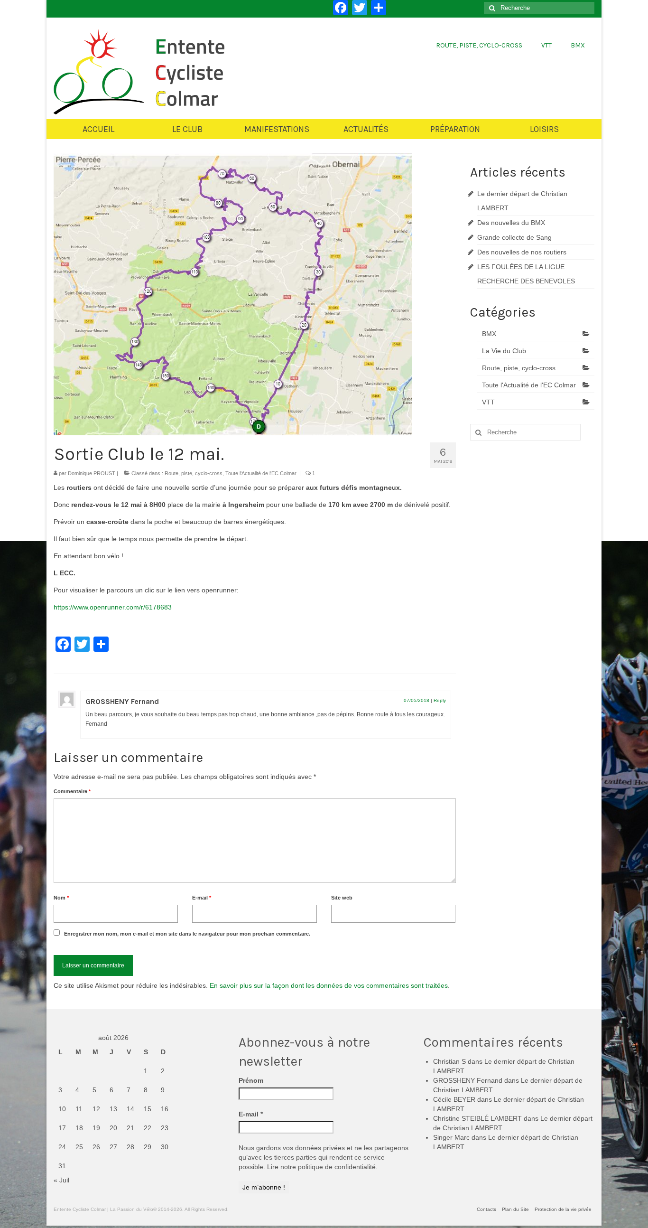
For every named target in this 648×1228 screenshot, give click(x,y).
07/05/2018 (416, 700)
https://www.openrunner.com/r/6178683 (113, 607)
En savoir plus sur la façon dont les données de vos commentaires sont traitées (329, 985)
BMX (489, 333)
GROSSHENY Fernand (122, 701)
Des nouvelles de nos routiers (521, 252)
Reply (440, 700)
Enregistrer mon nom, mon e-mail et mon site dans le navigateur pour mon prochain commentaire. (187, 934)
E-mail (201, 897)
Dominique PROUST (91, 473)
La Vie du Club (504, 351)
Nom (61, 897)
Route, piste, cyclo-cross (193, 473)
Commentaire (72, 791)
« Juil (61, 1180)
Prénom (251, 1080)
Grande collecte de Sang (514, 237)
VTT (488, 402)
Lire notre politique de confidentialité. (322, 1167)
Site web (341, 897)
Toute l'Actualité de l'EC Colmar (260, 473)
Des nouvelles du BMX (511, 222)
